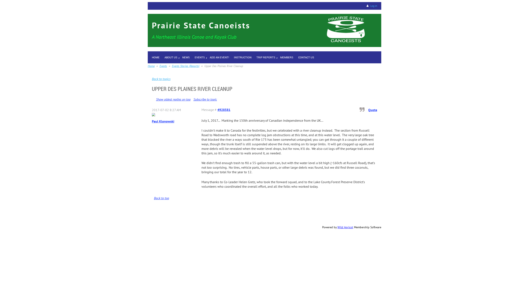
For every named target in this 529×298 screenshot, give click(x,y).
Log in (373, 6)
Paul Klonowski (163, 121)
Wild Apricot (345, 227)
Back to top (161, 198)
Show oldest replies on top (173, 99)
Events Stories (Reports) (185, 66)
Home (151, 66)
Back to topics (161, 79)
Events (163, 66)
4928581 (223, 110)
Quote (372, 110)
